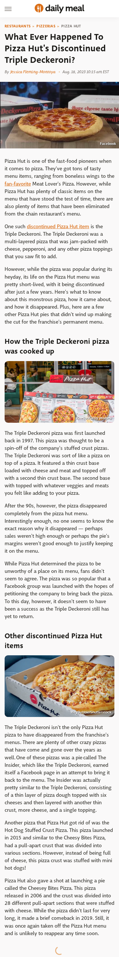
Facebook (108, 144)
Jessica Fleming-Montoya (32, 71)
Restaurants (18, 26)
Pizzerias (45, 26)
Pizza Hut (71, 26)
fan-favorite (18, 184)
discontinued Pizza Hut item (58, 226)
